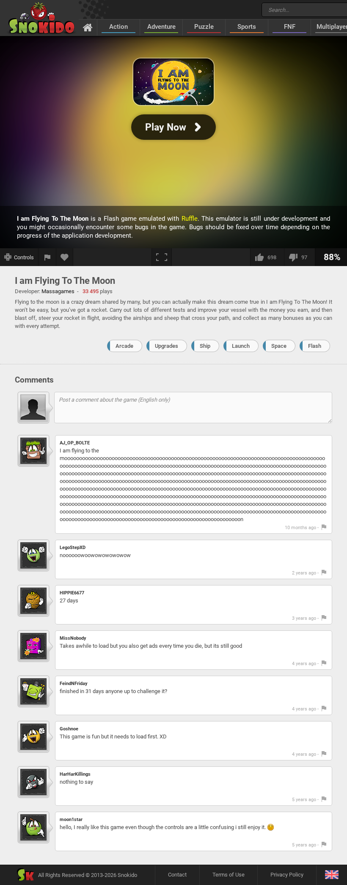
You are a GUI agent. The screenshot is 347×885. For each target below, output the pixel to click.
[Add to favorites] (64, 257)
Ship (205, 346)
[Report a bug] (47, 257)
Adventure (161, 27)
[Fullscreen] (161, 257)
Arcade (124, 346)
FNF (289, 27)
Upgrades (166, 346)
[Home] (88, 27)
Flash (314, 346)
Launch (241, 346)
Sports (246, 27)
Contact (177, 874)
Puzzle (204, 27)
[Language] (331, 875)
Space (278, 346)
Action (118, 27)
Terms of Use (228, 874)
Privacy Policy (286, 874)
